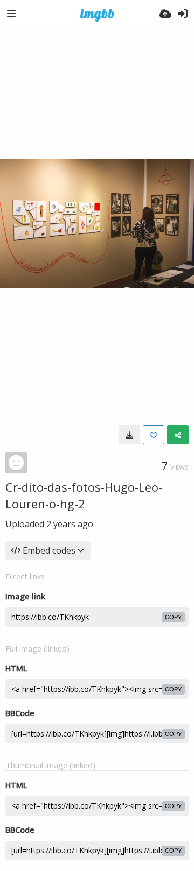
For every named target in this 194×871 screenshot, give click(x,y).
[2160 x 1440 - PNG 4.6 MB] (129, 434)
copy (173, 617)
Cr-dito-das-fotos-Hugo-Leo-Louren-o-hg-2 (83, 495)
